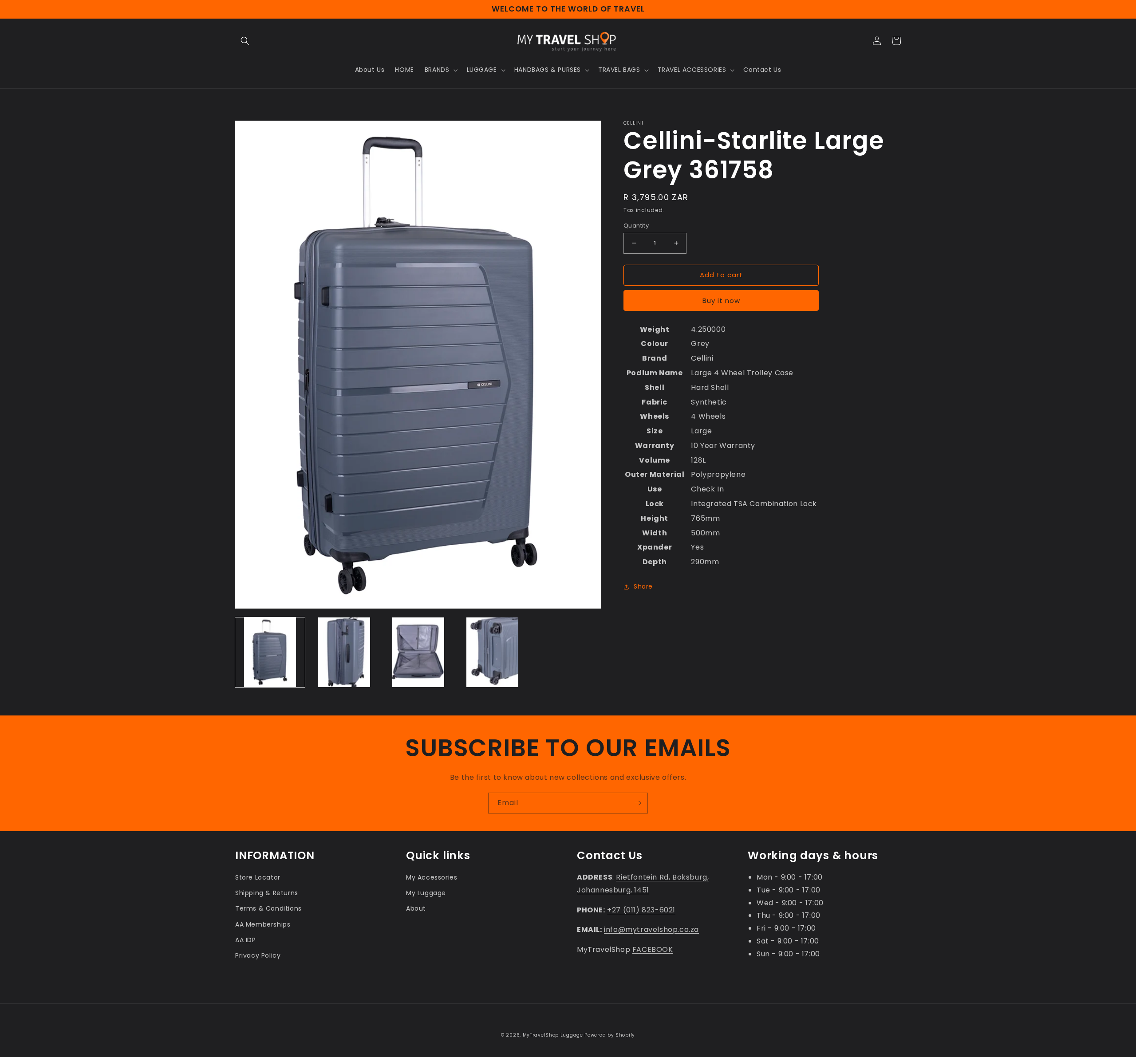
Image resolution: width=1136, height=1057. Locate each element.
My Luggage (426, 892)
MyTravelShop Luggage (553, 1035)
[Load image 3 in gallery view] (418, 652)
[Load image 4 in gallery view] (492, 652)
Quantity (636, 225)
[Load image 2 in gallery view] (344, 652)
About (416, 908)
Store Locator (257, 877)
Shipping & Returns (266, 892)
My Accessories (431, 877)
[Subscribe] (637, 803)
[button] (245, 41)
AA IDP (245, 939)
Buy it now (721, 300)
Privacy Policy (257, 955)
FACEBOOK (652, 949)
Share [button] (643, 586)
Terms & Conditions (268, 908)
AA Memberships (262, 924)
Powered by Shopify (609, 1035)
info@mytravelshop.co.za (651, 929)
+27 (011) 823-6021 (641, 910)
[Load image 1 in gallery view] (270, 652)
